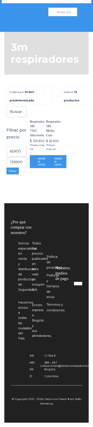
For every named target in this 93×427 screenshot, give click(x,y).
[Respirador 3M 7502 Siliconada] (34, 110)
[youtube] (67, 301)
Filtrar (13, 171)
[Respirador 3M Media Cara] (50, 110)
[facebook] (59, 301)
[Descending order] (56, 92)
